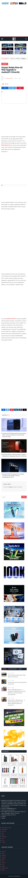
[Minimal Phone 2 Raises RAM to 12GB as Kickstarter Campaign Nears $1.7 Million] (14, 446)
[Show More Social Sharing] (25, 88)
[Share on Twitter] (12, 88)
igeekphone (17, 876)
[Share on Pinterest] (20, 88)
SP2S (3, 838)
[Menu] (2, 38)
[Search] (26, 38)
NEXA (3, 835)
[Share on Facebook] (5, 88)
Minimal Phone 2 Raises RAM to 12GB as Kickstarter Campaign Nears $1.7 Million (14, 455)
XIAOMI (20, 669)
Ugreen (3, 870)
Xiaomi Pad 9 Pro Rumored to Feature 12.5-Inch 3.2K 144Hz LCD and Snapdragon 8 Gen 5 (13, 475)
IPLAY (3, 840)
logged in (11, 487)
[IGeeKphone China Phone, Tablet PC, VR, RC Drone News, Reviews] (14, 39)
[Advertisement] (14, 20)
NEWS (5, 64)
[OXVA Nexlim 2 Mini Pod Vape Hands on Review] (4, 674)
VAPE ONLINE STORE (6, 827)
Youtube (3, 818)
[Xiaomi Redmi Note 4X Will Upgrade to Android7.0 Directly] (14, 97)
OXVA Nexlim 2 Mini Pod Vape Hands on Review (16, 675)
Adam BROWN (9, 78)
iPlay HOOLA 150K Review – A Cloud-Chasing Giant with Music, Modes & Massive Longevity (16, 702)
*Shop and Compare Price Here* (8, 815)
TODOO (3, 842)
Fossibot (3, 857)
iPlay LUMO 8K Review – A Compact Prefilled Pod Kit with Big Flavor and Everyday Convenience (16, 692)
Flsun (3, 860)
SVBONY (3, 851)
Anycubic (3, 862)
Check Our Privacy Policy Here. (8, 810)
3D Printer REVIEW (12, 669)
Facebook (3, 816)
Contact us (3, 808)
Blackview (4, 855)
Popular (4, 669)
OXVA (3, 833)
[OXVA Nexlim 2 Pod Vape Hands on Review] (4, 681)
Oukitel (3, 866)
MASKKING (4, 836)
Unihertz (3, 859)
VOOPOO (4, 831)
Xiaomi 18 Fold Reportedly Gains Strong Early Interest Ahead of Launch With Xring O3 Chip (14, 435)
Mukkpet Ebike (5, 868)
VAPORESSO (4, 829)
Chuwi (3, 853)
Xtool (3, 864)
